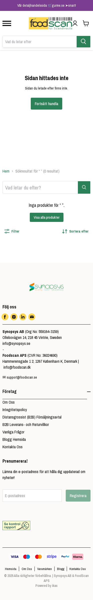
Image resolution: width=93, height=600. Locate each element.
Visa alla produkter (47, 217)
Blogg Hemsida (14, 439)
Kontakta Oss (12, 447)
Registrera (78, 495)
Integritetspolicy (14, 409)
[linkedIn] (22, 316)
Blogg (60, 569)
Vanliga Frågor (13, 432)
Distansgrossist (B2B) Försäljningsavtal (32, 417)
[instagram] (13, 316)
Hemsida (10, 569)
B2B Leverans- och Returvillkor (25, 424)
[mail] (31, 316)
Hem (5, 171)
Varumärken (44, 569)
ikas (55, 585)
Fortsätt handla (46, 103)
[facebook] (4, 316)
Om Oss (8, 402)
